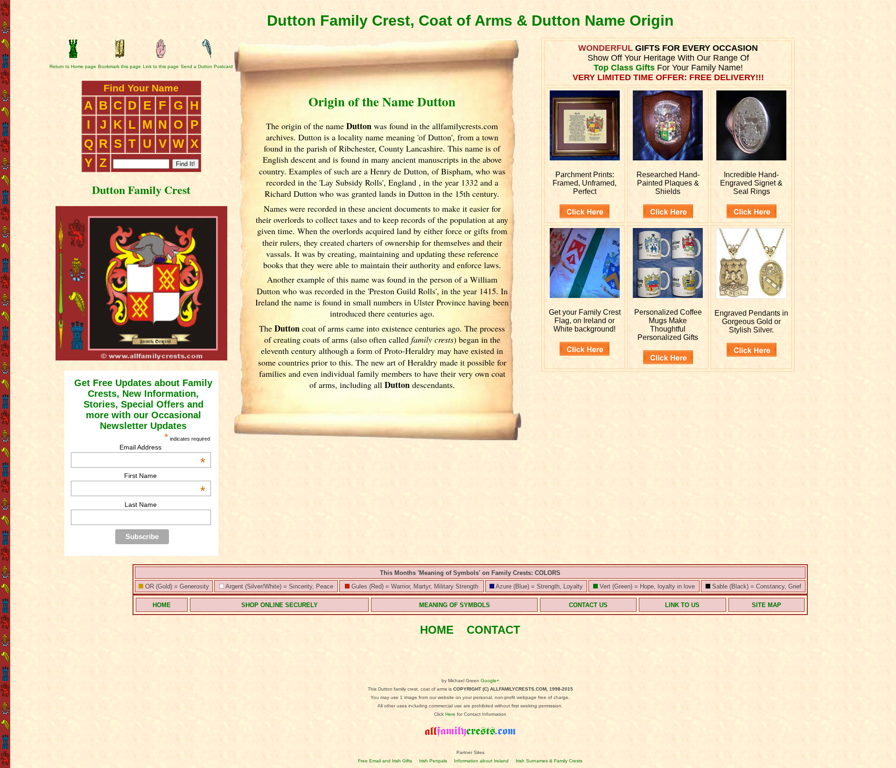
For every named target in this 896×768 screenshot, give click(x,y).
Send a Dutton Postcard (207, 66)
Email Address (162, 447)
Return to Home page (72, 66)
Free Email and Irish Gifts (385, 760)
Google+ (490, 680)
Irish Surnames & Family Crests (549, 760)
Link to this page (161, 66)
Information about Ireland (481, 760)
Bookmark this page (119, 66)
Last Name (141, 504)
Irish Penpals (433, 760)
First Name (164, 475)
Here (450, 714)
